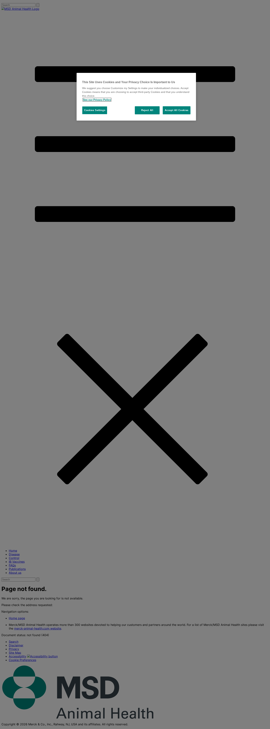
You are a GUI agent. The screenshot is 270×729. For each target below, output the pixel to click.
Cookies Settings (94, 110)
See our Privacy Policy (97, 99)
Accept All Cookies (176, 110)
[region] (136, 97)
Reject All (147, 110)
